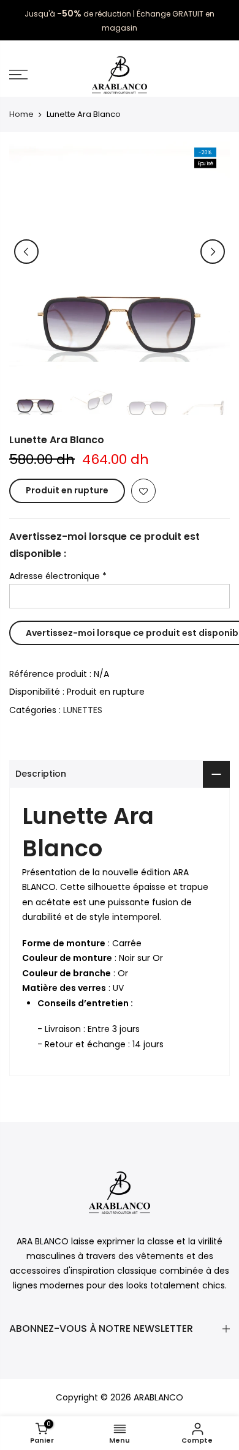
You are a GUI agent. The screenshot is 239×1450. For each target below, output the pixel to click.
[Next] (212, 251)
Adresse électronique (58, 576)
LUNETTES (82, 710)
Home (21, 114)
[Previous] (26, 251)
